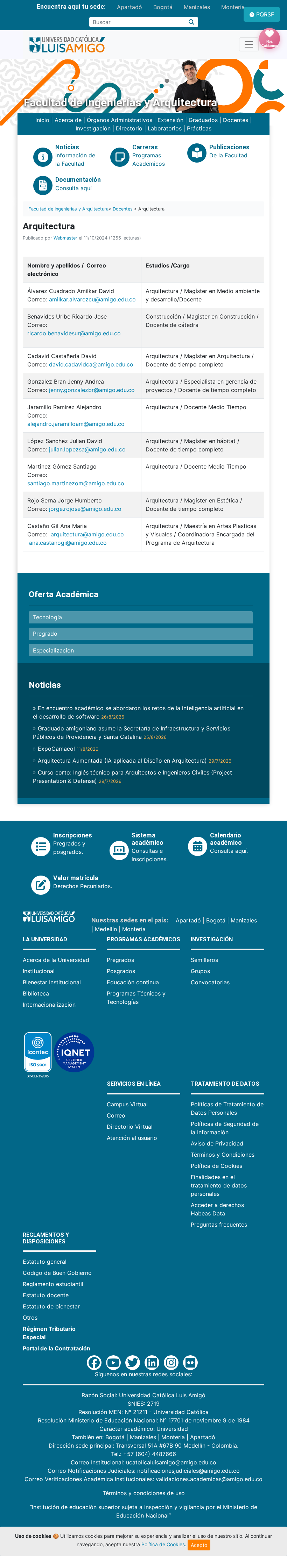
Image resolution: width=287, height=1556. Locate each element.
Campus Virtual (127, 1104)
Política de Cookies (216, 1165)
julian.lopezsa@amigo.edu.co (87, 449)
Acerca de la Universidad (56, 959)
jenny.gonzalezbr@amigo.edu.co (92, 389)
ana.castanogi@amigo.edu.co (68, 542)
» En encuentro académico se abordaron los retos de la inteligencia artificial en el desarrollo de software (138, 712)
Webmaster (65, 238)
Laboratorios (165, 128)
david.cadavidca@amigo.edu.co (91, 364)
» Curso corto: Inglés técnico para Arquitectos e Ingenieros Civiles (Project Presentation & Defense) (132, 776)
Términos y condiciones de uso (144, 1493)
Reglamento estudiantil (53, 1283)
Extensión (170, 119)
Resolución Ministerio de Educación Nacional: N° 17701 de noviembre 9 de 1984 (144, 1420)
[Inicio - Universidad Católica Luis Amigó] (67, 44)
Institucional (39, 971)
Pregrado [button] (45, 633)
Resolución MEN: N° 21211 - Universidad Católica (143, 1411)
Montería (233, 6)
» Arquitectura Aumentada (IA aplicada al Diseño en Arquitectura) (132, 760)
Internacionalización (49, 1004)
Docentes (235, 119)
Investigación (93, 128)
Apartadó (129, 6)
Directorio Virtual (130, 1126)
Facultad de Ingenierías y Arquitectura (68, 209)
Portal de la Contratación (56, 1348)
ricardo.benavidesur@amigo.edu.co (74, 333)
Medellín (106, 929)
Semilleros (204, 959)
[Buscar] (191, 22)
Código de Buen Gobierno (57, 1272)
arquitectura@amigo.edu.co (87, 534)
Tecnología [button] (47, 617)
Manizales (197, 6)
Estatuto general (44, 1261)
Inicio (42, 119)
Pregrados (120, 959)
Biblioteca (36, 993)
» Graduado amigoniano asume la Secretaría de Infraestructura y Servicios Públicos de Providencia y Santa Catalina (131, 732)
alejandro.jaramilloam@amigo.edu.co (76, 423)
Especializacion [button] (53, 650)
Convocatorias (210, 982)
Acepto (199, 1545)
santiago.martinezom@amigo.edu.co (75, 483)
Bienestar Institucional (52, 982)
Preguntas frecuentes (219, 1224)
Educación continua (133, 982)
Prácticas (199, 128)
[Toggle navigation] (249, 44)
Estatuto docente (46, 1295)
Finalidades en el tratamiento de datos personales (219, 1185)
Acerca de (68, 119)
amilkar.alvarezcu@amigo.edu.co (92, 299)
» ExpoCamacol (65, 748)
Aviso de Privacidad (217, 1143)
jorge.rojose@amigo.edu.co (85, 508)
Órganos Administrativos (119, 119)
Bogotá (163, 6)
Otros (30, 1317)
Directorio (129, 128)
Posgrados (121, 971)
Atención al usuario (132, 1137)
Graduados (203, 119)
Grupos (200, 971)
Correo (116, 1115)
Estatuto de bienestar (51, 1306)
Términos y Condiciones (222, 1154)
